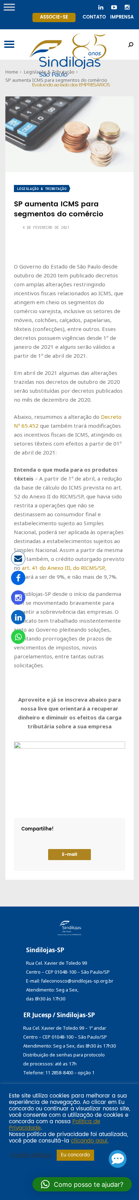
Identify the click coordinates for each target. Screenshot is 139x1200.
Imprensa (122, 17)
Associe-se (54, 17)
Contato (94, 17)
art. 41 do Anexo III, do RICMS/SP (63, 567)
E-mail (69, 854)
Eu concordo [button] (75, 1155)
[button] (82, 1184)
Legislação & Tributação (41, 189)
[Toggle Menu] (9, 7)
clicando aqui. (89, 1141)
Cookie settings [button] (31, 1155)
